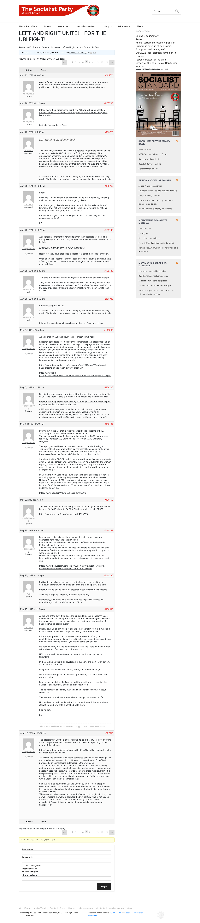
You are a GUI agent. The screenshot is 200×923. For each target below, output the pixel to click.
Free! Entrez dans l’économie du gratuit (157, 243)
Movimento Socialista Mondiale (153, 264)
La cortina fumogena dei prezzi (153, 281)
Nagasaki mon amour (148, 169)
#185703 (108, 230)
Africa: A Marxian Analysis (150, 186)
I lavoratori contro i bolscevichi (152, 271)
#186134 (109, 424)
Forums (36, 47)
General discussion (51, 47)
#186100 (109, 387)
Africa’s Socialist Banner (155, 180)
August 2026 (25, 47)
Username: (27, 849)
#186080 (108, 330)
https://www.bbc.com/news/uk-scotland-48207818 (64, 514)
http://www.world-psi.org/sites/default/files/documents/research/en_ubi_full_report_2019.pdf (75, 374)
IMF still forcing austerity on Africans (155, 209)
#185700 (108, 103)
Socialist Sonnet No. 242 (150, 164)
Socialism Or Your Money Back (154, 142)
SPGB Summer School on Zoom (153, 154)
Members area (86, 908)
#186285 (108, 575)
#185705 (108, 271)
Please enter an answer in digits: (30, 869)
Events (52, 908)
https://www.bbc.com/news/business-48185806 (62, 493)
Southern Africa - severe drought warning (158, 190)
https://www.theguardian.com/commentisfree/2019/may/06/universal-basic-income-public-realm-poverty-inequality (72, 366)
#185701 (109, 132)
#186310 (109, 609)
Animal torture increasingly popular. (155, 42)
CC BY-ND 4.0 (116, 913)
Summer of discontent (149, 159)
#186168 (109, 499)
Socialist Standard (86, 26)
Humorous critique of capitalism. (154, 46)
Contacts (100, 908)
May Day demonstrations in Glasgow (62, 247)
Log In (104, 886)
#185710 (109, 299)
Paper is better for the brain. (151, 59)
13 (97, 62)
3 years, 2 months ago (78, 52)
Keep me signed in (33, 865)
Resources (63, 26)
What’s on (123, 26)
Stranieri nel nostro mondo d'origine (155, 285)
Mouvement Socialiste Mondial (153, 221)
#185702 (109, 186)
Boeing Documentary (147, 35)
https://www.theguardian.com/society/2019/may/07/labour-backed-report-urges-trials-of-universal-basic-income (75, 402)
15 (106, 62)
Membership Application (120, 908)
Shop (106, 26)
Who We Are (24, 908)
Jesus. (139, 39)
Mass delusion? (145, 149)
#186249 (108, 530)
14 (102, 62)
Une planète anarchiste (149, 238)
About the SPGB (27, 26)
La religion (143, 233)
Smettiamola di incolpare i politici (153, 276)
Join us (47, 26)
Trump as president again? (150, 49)
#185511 (109, 75)
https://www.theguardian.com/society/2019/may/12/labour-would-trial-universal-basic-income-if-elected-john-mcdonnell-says (73, 567)
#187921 (109, 733)
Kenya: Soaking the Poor (150, 195)
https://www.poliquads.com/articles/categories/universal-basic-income (73, 589)
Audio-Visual (40, 908)
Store (62, 908)
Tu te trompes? (145, 228)
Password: (27, 857)
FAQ (139, 26)
